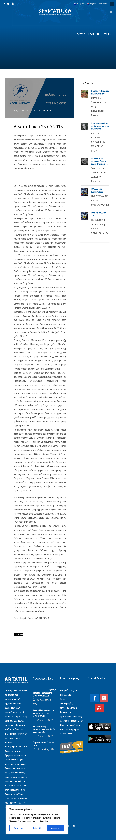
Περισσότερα (52, 690)
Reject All (37, 828)
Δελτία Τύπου (46, 111)
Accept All (55, 828)
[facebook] (4, 3)
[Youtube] (13, 3)
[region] (37, 819)
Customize (18, 828)
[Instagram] (8, 3)
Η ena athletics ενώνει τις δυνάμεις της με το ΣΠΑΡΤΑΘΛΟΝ (100, 126)
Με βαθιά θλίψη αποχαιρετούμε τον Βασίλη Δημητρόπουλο (99, 161)
